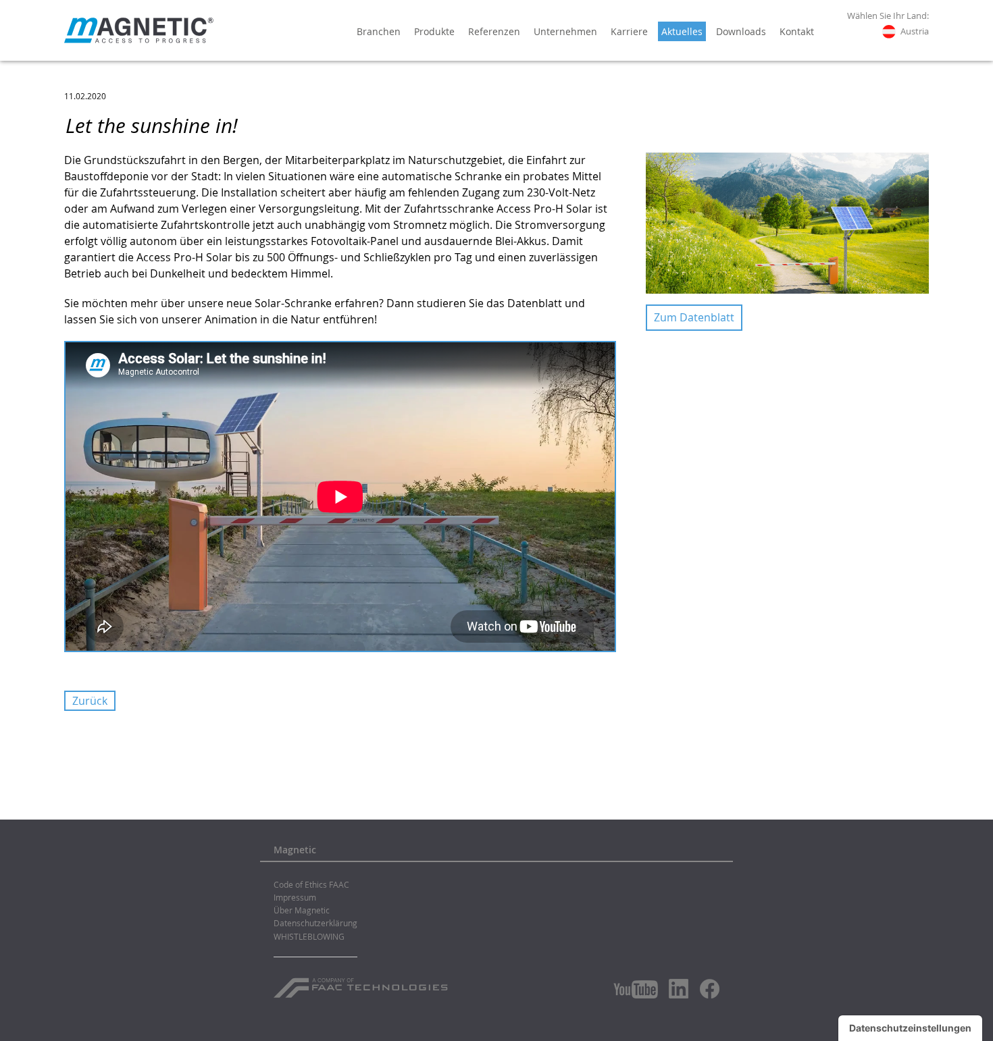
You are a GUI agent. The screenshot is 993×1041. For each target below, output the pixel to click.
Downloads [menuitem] (741, 31)
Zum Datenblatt (694, 317)
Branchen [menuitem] (379, 31)
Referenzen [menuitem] (494, 31)
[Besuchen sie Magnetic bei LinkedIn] (679, 988)
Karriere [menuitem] (629, 31)
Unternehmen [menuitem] (565, 31)
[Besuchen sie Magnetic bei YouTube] (635, 989)
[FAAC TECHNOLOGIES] (362, 983)
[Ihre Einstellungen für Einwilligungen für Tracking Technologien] (910, 1028)
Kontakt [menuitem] (797, 31)
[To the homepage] (138, 30)
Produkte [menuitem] (434, 31)
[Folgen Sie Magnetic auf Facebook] (709, 988)
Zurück (89, 700)
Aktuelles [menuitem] (682, 31)
